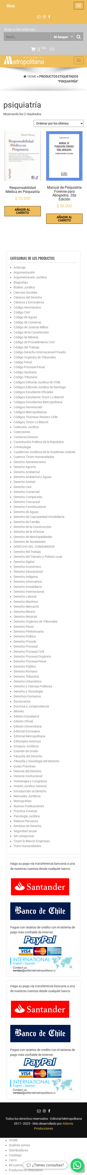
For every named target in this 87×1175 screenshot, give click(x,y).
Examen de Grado (26, 751)
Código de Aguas (25, 317)
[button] (77, 1165)
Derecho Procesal (26, 646)
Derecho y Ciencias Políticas (33, 686)
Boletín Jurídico (24, 287)
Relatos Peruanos (26, 821)
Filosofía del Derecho (28, 756)
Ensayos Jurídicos (26, 746)
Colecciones (22, 432)
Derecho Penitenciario (29, 631)
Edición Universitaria (28, 726)
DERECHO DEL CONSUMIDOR (34, 546)
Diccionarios (22, 701)
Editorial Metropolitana (29, 736)
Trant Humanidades (27, 846)
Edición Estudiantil (26, 716)
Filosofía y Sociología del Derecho (36, 761)
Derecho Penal (23, 626)
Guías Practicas (24, 766)
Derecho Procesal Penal (30, 661)
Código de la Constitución (31, 332)
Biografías (21, 282)
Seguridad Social (25, 831)
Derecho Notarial (25, 616)
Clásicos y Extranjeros (29, 302)
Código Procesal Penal (29, 367)
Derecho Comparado (28, 497)
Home (31, 76)
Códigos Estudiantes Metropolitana (38, 402)
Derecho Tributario (26, 676)
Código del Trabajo (26, 347)
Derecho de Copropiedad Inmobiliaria (39, 517)
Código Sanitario (25, 372)
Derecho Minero (24, 611)
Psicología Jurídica (27, 816)
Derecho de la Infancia (29, 531)
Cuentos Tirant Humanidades (34, 457)
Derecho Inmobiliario (28, 587)
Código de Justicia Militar (31, 327)
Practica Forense (25, 811)
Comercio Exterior (26, 437)
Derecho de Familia (27, 522)
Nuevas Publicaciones (29, 806)
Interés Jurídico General (30, 786)
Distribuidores (18, 1150)
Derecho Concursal (27, 502)
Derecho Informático (28, 581)
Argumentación (24, 272)
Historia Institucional (28, 776)
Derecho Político (25, 636)
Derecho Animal (24, 482)
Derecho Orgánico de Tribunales (35, 621)
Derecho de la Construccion (32, 527)
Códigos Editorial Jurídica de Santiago (40, 387)
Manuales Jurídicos (27, 796)
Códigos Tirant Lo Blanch (31, 422)
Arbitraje (19, 267)
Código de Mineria (26, 337)
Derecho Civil (22, 487)
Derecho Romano (25, 671)
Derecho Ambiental (27, 472)
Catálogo (15, 1155)
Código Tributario (25, 377)
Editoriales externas (27, 741)
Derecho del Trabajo (27, 552)
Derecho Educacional (28, 571)
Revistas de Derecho (27, 826)
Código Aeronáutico (27, 307)
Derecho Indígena (26, 576)
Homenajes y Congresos (30, 781)
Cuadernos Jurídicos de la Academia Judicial (44, 452)
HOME (13, 1140)
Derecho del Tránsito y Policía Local (38, 556)
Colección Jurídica (26, 427)
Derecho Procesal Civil (29, 651)
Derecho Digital (24, 562)
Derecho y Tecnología (28, 691)
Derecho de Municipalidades (33, 537)
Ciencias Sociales (25, 292)
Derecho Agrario (25, 467)
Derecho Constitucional (30, 507)
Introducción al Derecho (30, 791)
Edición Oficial (23, 721)
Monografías (22, 801)
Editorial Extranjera (27, 731)
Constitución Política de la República (39, 442)
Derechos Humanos (27, 696)
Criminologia (22, 447)
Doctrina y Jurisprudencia (31, 706)
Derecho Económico (27, 566)
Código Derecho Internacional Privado (40, 352)
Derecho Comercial (26, 492)
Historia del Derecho (27, 771)
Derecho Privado (25, 641)
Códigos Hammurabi (28, 407)
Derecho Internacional (29, 591)
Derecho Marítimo (26, 601)
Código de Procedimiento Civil (34, 342)
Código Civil (22, 312)
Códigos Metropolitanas (30, 412)
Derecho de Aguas (26, 512)
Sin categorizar (24, 836)
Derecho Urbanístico (27, 681)
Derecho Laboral (25, 596)
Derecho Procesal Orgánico (32, 656)
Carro (13, 1160)
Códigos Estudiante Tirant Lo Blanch (39, 397)
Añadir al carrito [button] (22, 211)
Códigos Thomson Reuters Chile (36, 417)
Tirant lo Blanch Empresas (32, 841)
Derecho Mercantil (26, 606)
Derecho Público (25, 666)
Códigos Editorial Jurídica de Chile (37, 382)
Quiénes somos (19, 1145)
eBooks (19, 711)
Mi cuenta (16, 1165)
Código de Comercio (27, 322)
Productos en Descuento (26, 1170)
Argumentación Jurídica (30, 277)
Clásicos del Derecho (28, 297)
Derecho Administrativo (30, 462)
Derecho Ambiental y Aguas (33, 477)
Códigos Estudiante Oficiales (33, 392)
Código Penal (23, 362)
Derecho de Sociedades (30, 542)
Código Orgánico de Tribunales (35, 357)
